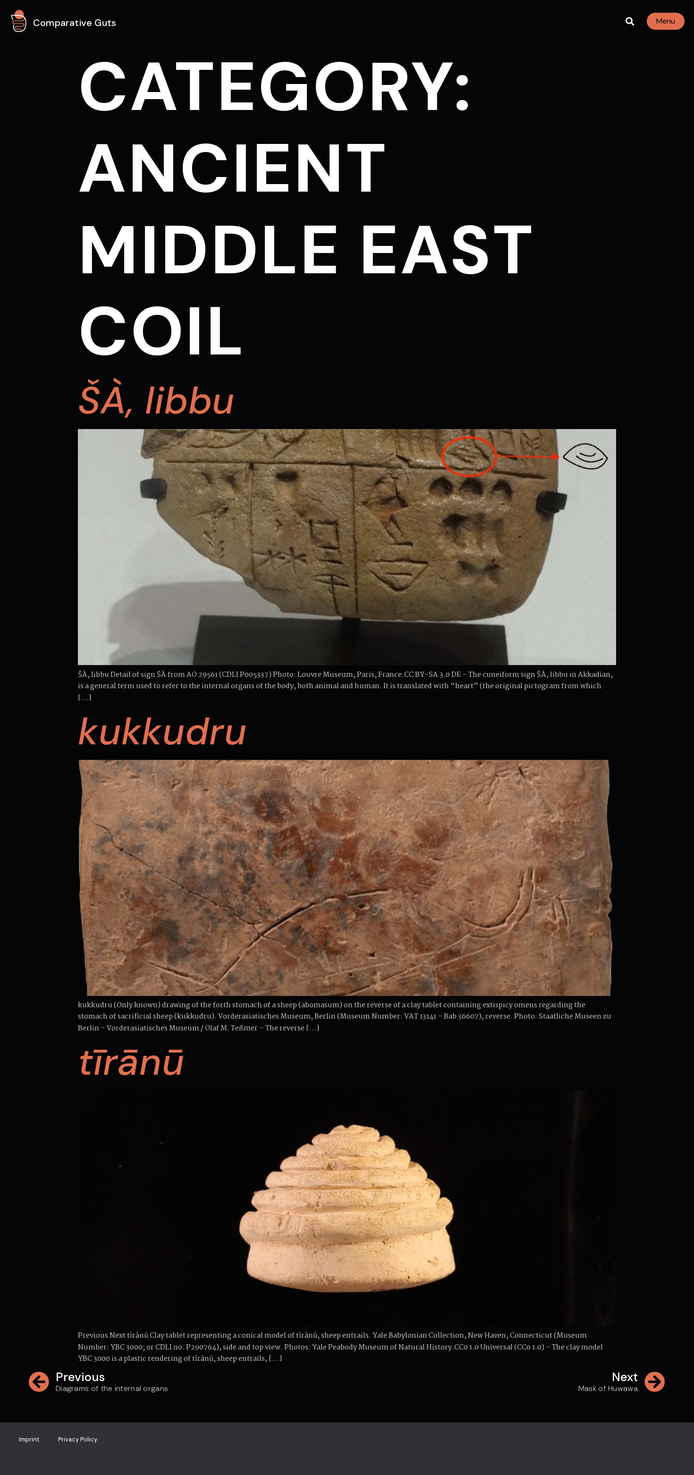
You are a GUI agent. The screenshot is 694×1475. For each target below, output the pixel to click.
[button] (629, 21)
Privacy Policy (77, 1439)
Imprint (29, 1439)
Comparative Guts (74, 23)
